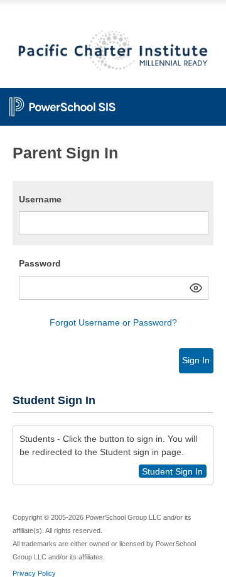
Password (40, 263)
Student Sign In (172, 471)
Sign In (196, 360)
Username (40, 199)
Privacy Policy (34, 573)
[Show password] (196, 288)
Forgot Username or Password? (113, 322)
